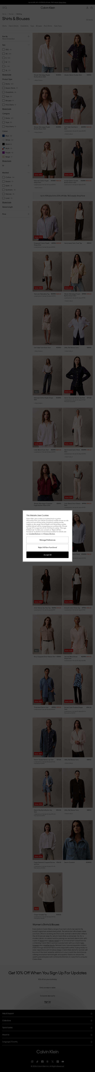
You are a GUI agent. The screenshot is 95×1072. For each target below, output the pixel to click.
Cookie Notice (34, 534)
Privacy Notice (49, 534)
